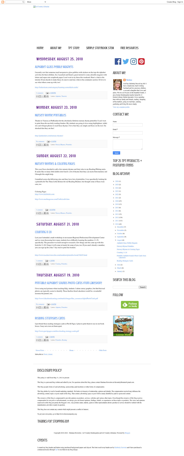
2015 (117, 207)
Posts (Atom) (48, 354)
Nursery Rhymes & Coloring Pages (55, 164)
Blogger (127, 433)
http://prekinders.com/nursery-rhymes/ (49, 135)
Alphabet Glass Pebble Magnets (54, 67)
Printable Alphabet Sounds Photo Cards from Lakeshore (68, 283)
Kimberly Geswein (120, 447)
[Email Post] (47, 93)
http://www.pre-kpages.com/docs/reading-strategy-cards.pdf (57, 331)
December (120, 227)
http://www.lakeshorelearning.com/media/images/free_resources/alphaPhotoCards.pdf (66, 298)
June (119, 265)
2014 (117, 211)
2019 (117, 204)
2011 (117, 220)
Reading (64, 340)
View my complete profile (121, 107)
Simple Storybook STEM (100, 48)
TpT (56, 449)
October (120, 233)
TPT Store (73, 48)
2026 (117, 181)
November (120, 230)
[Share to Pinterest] (47, 96)
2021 (117, 198)
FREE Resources (129, 48)
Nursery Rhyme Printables (50, 115)
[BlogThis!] (40, 96)
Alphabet (58, 96)
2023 (117, 191)
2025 (117, 184)
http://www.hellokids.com (44, 194)
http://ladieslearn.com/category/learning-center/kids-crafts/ (56, 87)
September (120, 237)
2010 (117, 224)
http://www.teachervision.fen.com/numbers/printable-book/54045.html (61, 255)
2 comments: (40, 93)
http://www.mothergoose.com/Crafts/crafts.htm (52, 199)
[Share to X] (42, 96)
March (119, 268)
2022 (117, 194)
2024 (117, 188)
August (119, 240)
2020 (117, 201)
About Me (55, 48)
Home (40, 48)
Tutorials (64, 96)
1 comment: (39, 210)
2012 (117, 217)
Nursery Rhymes (60, 144)
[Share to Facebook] (45, 96)
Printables (69, 144)
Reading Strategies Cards (50, 318)
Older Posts (103, 350)
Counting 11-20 (43, 232)
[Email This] (37, 96)
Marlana (129, 80)
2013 (117, 214)
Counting (58, 264)
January (120, 271)
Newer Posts (40, 350)
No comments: (40, 141)
